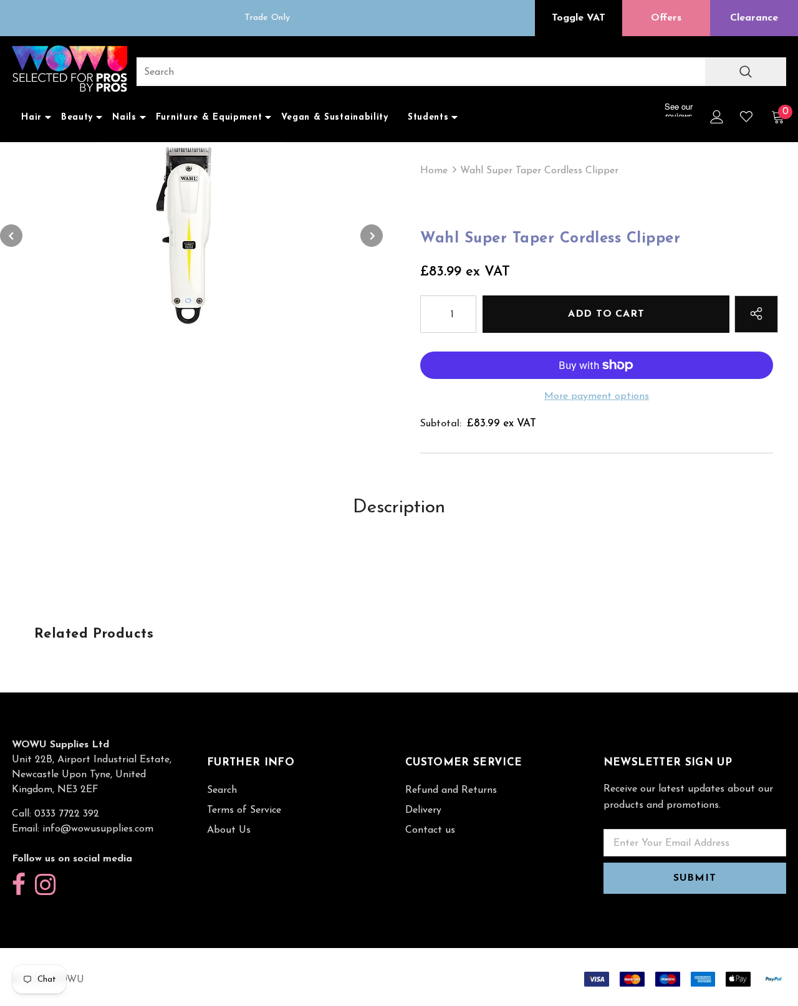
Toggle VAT (578, 18)
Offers (666, 18)
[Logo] (69, 70)
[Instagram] (45, 885)
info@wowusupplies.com (97, 829)
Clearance (754, 18)
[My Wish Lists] (746, 116)
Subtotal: (440, 424)
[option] (267, 18)
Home (434, 171)
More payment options (596, 396)
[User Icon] (717, 116)
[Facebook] (19, 885)
